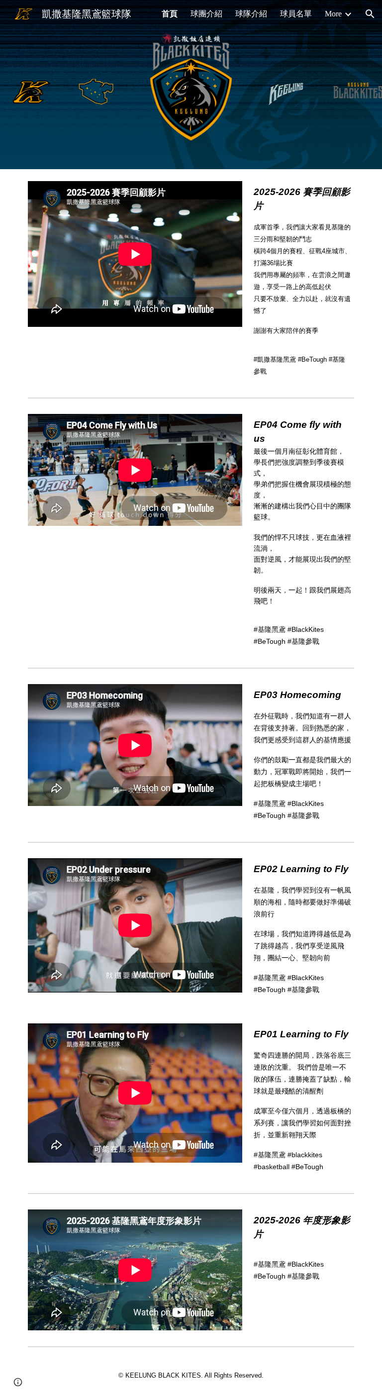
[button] (370, 14)
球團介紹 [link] (206, 13)
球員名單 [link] (296, 13)
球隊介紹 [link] (251, 13)
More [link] (333, 13)
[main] (303, 281)
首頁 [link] (170, 13)
